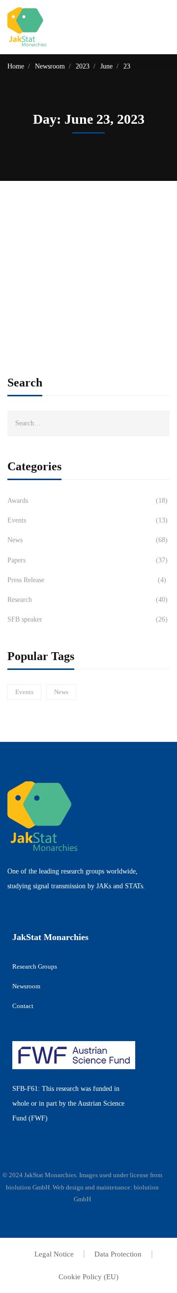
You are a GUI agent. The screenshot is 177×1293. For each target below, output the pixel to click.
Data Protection (118, 1254)
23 (126, 66)
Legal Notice (54, 1254)
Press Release (86, 580)
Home (15, 66)
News (87, 540)
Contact (22, 1006)
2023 (82, 66)
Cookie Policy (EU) (88, 1277)
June (106, 66)
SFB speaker (87, 619)
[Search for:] (88, 423)
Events (87, 520)
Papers (87, 560)
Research (87, 599)
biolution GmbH (28, 1187)
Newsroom (50, 66)
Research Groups (34, 966)
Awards (87, 500)
